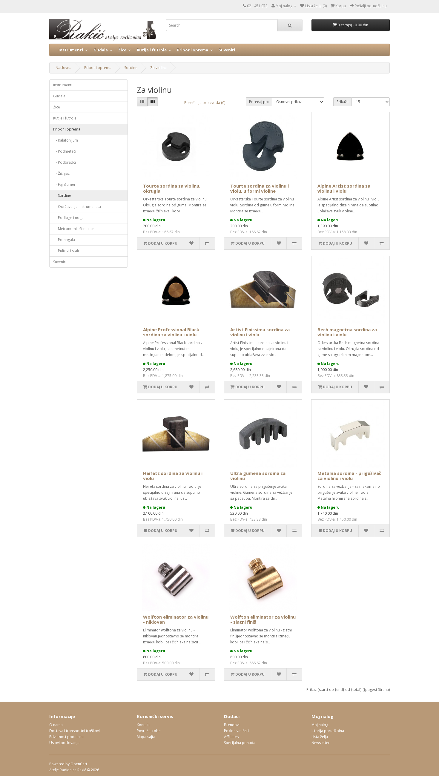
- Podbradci (64, 162)
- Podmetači (64, 151)
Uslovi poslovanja (64, 742)
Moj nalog (319, 724)
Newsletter (320, 742)
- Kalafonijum (65, 140)
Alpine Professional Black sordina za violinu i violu (171, 332)
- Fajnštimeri (64, 184)
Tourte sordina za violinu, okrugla (171, 188)
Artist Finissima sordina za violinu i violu (260, 332)
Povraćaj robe (149, 730)
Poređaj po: (259, 101)
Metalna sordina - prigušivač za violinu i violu (349, 475)
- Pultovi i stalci (67, 250)
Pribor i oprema (192, 50)
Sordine (130, 67)
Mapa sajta (146, 736)
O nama (56, 724)
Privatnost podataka (66, 736)
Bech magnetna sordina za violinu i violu (347, 332)
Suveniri (227, 50)
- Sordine (62, 195)
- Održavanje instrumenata (77, 206)
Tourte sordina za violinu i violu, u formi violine (259, 188)
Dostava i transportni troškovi (74, 730)
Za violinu (158, 67)
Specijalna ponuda (239, 742)
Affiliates (231, 736)
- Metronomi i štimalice (73, 228)
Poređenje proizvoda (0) (204, 102)
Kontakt (143, 724)
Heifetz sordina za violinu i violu (172, 475)
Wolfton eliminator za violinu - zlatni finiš (263, 619)
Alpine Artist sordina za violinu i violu (343, 188)
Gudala (100, 50)
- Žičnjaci (61, 173)
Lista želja (319, 736)
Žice (122, 50)
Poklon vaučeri (236, 730)
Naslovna (63, 67)
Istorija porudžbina (327, 730)
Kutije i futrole (152, 50)
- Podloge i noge (68, 217)
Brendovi (232, 724)
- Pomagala (64, 239)
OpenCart (78, 763)
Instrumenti (71, 50)
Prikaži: (343, 101)
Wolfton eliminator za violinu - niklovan (175, 619)
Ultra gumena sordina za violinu (257, 475)
